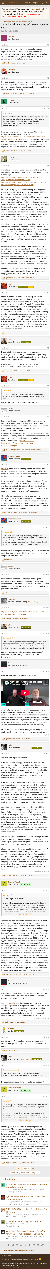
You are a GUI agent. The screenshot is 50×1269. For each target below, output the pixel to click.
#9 (48, 465)
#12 (47, 608)
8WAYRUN (26, 1267)
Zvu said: (6, 1101)
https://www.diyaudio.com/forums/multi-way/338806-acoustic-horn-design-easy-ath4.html (23, 613)
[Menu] (3, 3)
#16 (47, 890)
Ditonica (8, 1236)
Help (36, 1259)
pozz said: (6, 532)
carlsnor (8, 1189)
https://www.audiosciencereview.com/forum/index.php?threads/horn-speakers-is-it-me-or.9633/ (23, 183)
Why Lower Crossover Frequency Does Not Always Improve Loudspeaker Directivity (25, 1232)
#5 (48, 293)
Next (25, 1168)
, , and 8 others (19, 278)
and (8, 560)
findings (8, 1214)
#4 (48, 166)
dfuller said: (7, 113)
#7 (48, 386)
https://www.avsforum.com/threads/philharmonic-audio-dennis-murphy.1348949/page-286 (24, 138)
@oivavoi (4, 468)
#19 (47, 1065)
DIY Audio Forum (18, 1224)
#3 (48, 109)
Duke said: (6, 895)
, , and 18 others (20, 512)
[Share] (44, 45)
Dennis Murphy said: (10, 1070)
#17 (47, 989)
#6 (48, 348)
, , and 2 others (20, 94)
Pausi (8, 1202)
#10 (47, 527)
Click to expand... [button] (25, 914)
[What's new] (42, 3)
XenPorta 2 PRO (6, 1267)
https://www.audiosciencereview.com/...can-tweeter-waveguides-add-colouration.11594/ (22, 178)
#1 (48, 45)
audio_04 (9, 1224)
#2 (48, 78)
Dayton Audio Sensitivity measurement (24, 1221)
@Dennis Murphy (8, 1003)
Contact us (5, 1259)
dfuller (5, 31)
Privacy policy (28, 1259)
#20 (47, 1096)
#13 (47, 633)
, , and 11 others (17, 739)
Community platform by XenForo (20, 1263)
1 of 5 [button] (18, 1168)
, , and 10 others (18, 875)
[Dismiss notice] (47, 9)
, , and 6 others (16, 618)
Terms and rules (16, 1259)
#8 (48, 417)
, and (14, 63)
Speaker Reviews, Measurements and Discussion (28, 1189)
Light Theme (7, 1256)
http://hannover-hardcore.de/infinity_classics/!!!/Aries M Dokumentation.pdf (17, 443)
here (23, 14)
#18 (47, 1037)
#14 (47, 671)
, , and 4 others (22, 450)
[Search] (47, 3)
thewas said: (7, 638)
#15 (47, 754)
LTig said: (6, 391)
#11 (47, 575)
